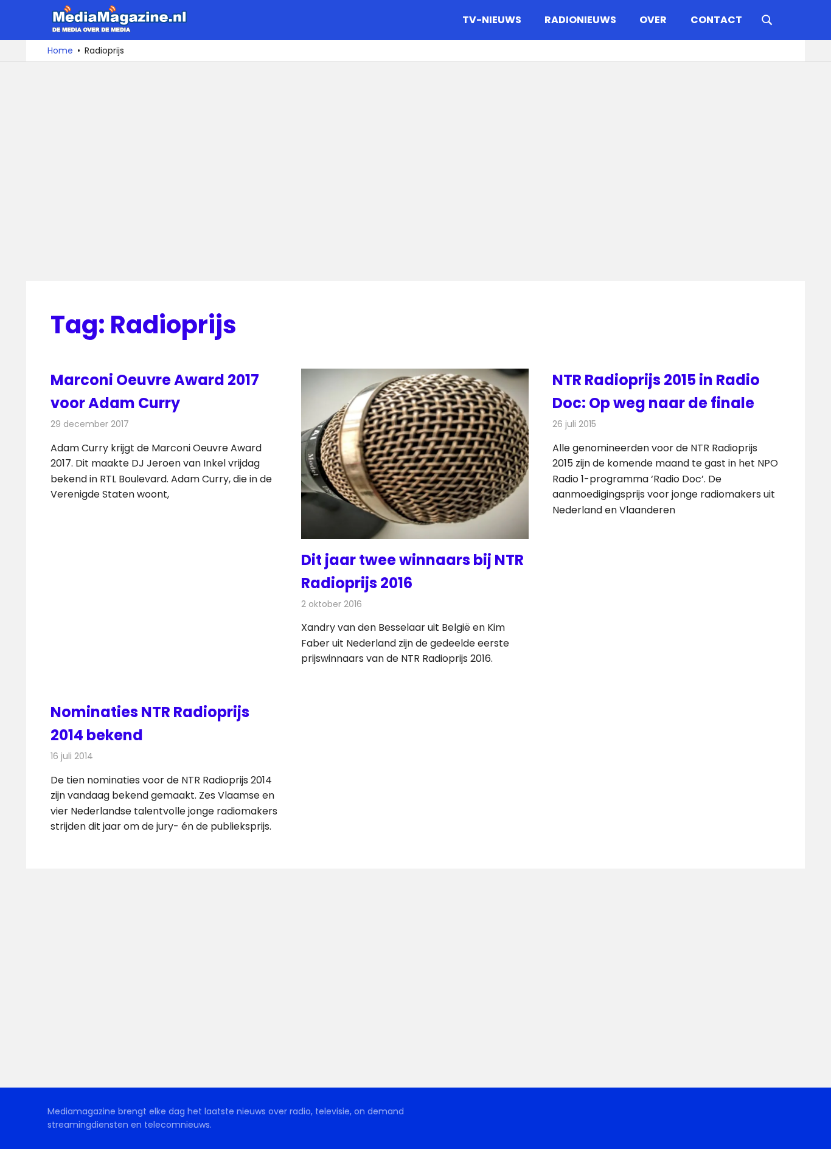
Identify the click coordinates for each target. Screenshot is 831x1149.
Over (653, 20)
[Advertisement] (415, 171)
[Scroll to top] (813, 1131)
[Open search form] (767, 19)
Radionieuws (580, 20)
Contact (716, 20)
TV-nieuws (491, 20)
